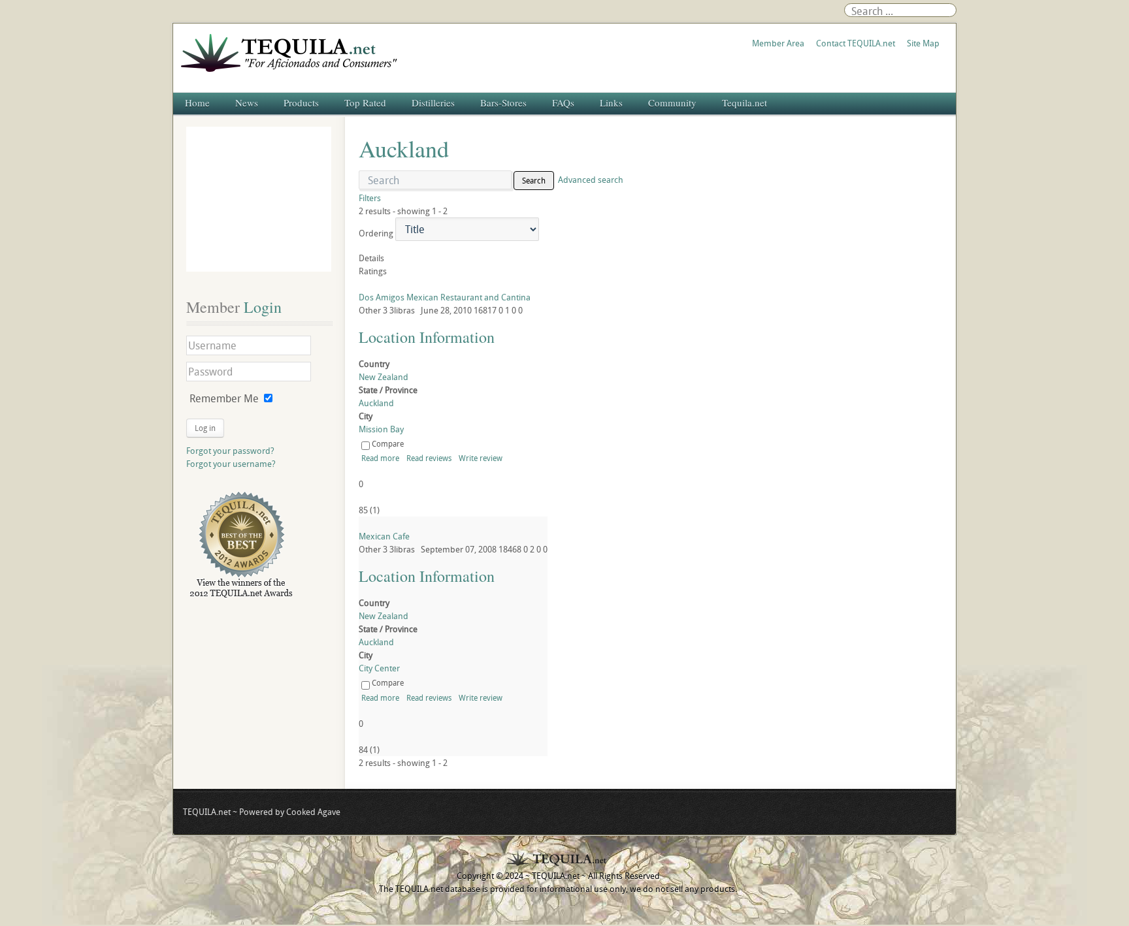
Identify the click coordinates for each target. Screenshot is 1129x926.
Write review (480, 458)
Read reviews (428, 458)
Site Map (923, 43)
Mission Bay (381, 429)
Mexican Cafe (384, 536)
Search (534, 180)
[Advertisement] (258, 199)
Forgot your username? (231, 464)
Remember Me (224, 398)
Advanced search (590, 179)
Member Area (778, 43)
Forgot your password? (230, 450)
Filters (370, 198)
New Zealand (383, 377)
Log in (205, 428)
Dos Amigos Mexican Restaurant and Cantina (445, 297)
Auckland (376, 403)
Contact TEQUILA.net (855, 43)
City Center (379, 668)
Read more (380, 458)
